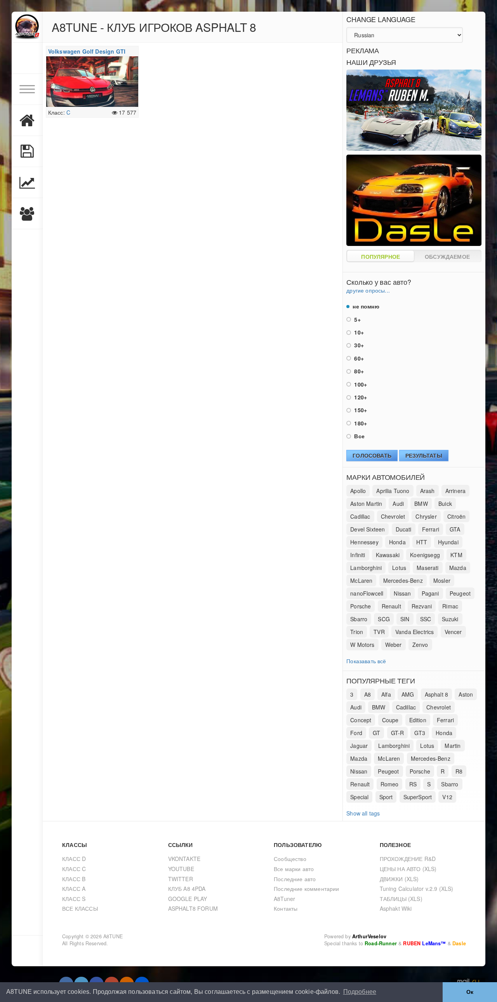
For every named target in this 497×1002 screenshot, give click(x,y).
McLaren (361, 580)
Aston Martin (366, 503)
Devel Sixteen (367, 529)
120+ (360, 397)
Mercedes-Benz (403, 580)
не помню (365, 306)
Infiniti (357, 555)
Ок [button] (469, 992)
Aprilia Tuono (392, 491)
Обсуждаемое (447, 256)
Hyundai (448, 542)
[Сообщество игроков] (27, 213)
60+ (358, 358)
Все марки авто (294, 869)
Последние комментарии (306, 888)
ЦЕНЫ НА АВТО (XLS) (408, 869)
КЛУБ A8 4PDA (187, 888)
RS (413, 784)
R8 (458, 771)
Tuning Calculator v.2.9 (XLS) (417, 888)
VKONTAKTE (184, 859)
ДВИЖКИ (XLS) (399, 879)
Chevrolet (393, 516)
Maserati (427, 568)
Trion (356, 632)
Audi (398, 503)
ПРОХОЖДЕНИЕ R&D (408, 859)
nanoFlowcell (366, 593)
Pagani (430, 593)
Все (359, 436)
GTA (455, 529)
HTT (421, 542)
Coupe (390, 720)
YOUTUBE (181, 869)
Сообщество (290, 859)
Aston (466, 694)
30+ (358, 345)
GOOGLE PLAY (187, 899)
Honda (397, 542)
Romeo (390, 784)
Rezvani (422, 606)
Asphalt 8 (436, 694)
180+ (360, 423)
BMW (421, 503)
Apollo (358, 491)
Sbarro (358, 619)
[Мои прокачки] (27, 151)
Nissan (402, 593)
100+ (360, 384)
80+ (358, 371)
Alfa (386, 694)
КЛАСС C (74, 869)
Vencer (453, 632)
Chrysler (425, 516)
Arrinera (455, 491)
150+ (360, 410)
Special (359, 797)
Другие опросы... (368, 290)
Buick (445, 503)
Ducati (404, 529)
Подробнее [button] (360, 991)
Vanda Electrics (414, 632)
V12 (447, 797)
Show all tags (363, 813)
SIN (405, 619)
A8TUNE (113, 936)
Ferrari (430, 529)
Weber (393, 644)
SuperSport (417, 797)
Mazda (457, 568)
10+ (358, 332)
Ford (356, 733)
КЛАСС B (73, 879)
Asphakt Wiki (396, 908)
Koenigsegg (425, 555)
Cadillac (360, 516)
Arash (427, 491)
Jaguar (359, 745)
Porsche (360, 606)
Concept (360, 720)
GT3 (419, 733)
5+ (357, 319)
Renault (391, 606)
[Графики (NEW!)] (27, 182)
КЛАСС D (74, 859)
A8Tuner (284, 899)
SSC (425, 619)
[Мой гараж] (27, 120)
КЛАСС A (73, 888)
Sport (386, 797)
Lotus (399, 568)
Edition (417, 720)
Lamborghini (366, 568)
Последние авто (295, 879)
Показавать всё (366, 661)
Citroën (456, 516)
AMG (407, 694)
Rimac (450, 606)
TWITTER (180, 879)
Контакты (285, 908)
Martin (453, 745)
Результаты (423, 455)
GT (376, 733)
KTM (456, 555)
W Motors (362, 644)
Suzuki (450, 619)
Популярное (380, 256)
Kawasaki (388, 555)
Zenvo (420, 644)
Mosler (441, 580)
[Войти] (27, 58)
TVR (379, 632)
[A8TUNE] (27, 27)
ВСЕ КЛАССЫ (80, 908)
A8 (367, 694)
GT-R (397, 733)
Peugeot (460, 593)
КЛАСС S (73, 899)
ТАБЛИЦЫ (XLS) (401, 899)
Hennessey (364, 542)
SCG (384, 619)
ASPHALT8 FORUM (193, 908)
